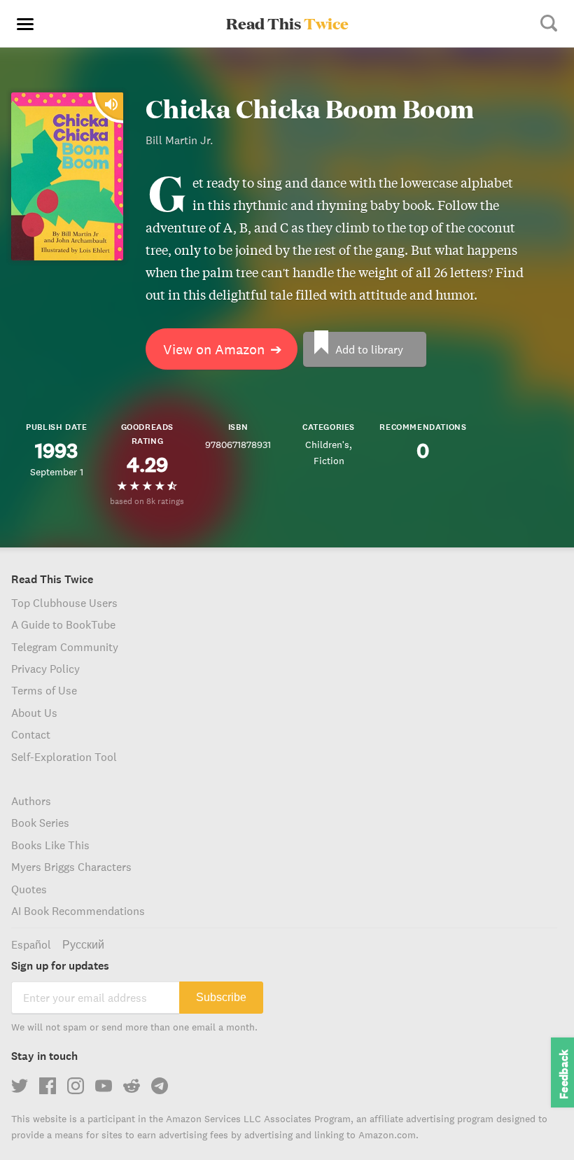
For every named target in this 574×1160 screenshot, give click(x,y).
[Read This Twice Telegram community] (159, 1086)
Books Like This (50, 845)
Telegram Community (64, 647)
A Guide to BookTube (63, 624)
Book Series (40, 823)
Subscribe (221, 997)
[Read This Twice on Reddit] (131, 1086)
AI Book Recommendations (78, 911)
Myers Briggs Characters (71, 867)
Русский (83, 944)
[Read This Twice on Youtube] (103, 1086)
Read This (287, 23)
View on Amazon (222, 349)
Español (31, 944)
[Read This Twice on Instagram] (75, 1086)
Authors (31, 801)
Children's (327, 444)
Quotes (29, 889)
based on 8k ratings (147, 501)
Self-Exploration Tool (64, 757)
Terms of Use (44, 690)
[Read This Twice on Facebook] (47, 1086)
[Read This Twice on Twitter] (19, 1086)
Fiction (329, 460)
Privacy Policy (45, 669)
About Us (34, 713)
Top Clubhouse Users (64, 603)
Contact (30, 734)
